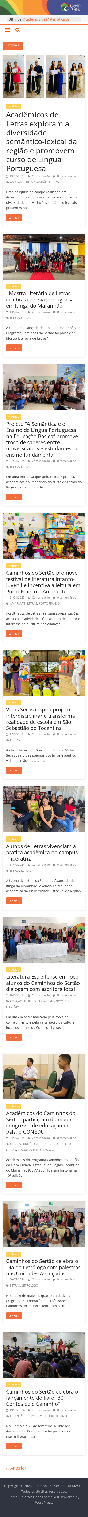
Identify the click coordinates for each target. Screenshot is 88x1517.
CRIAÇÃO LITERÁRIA (23, 1001)
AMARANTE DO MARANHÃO (28, 182)
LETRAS (54, 182)
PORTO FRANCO (49, 604)
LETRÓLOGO (30, 1285)
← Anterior (15, 1468)
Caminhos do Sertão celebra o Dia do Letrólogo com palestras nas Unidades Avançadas (43, 1267)
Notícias (13, 106)
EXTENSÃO (17, 1416)
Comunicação (41, 176)
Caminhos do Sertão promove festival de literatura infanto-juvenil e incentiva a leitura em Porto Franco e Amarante (43, 582)
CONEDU (48, 1144)
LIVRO (42, 1416)
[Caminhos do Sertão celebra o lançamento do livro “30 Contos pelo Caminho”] (44, 1334)
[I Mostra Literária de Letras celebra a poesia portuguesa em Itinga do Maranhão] (44, 236)
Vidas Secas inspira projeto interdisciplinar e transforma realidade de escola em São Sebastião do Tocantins (40, 718)
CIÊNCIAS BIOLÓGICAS (25, 1144)
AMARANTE (17, 604)
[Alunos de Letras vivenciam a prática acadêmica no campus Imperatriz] (44, 789)
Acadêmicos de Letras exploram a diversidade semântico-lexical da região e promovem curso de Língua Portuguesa (41, 141)
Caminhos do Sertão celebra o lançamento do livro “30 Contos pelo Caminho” (42, 1397)
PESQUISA (24, 1150)
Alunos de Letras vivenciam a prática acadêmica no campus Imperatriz (42, 852)
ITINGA (14, 318)
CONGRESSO (63, 1144)
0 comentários (66, 176)
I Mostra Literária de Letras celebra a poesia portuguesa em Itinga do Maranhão (40, 299)
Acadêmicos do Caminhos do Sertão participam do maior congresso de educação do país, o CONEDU (40, 1122)
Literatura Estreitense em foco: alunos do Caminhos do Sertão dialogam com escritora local (43, 982)
